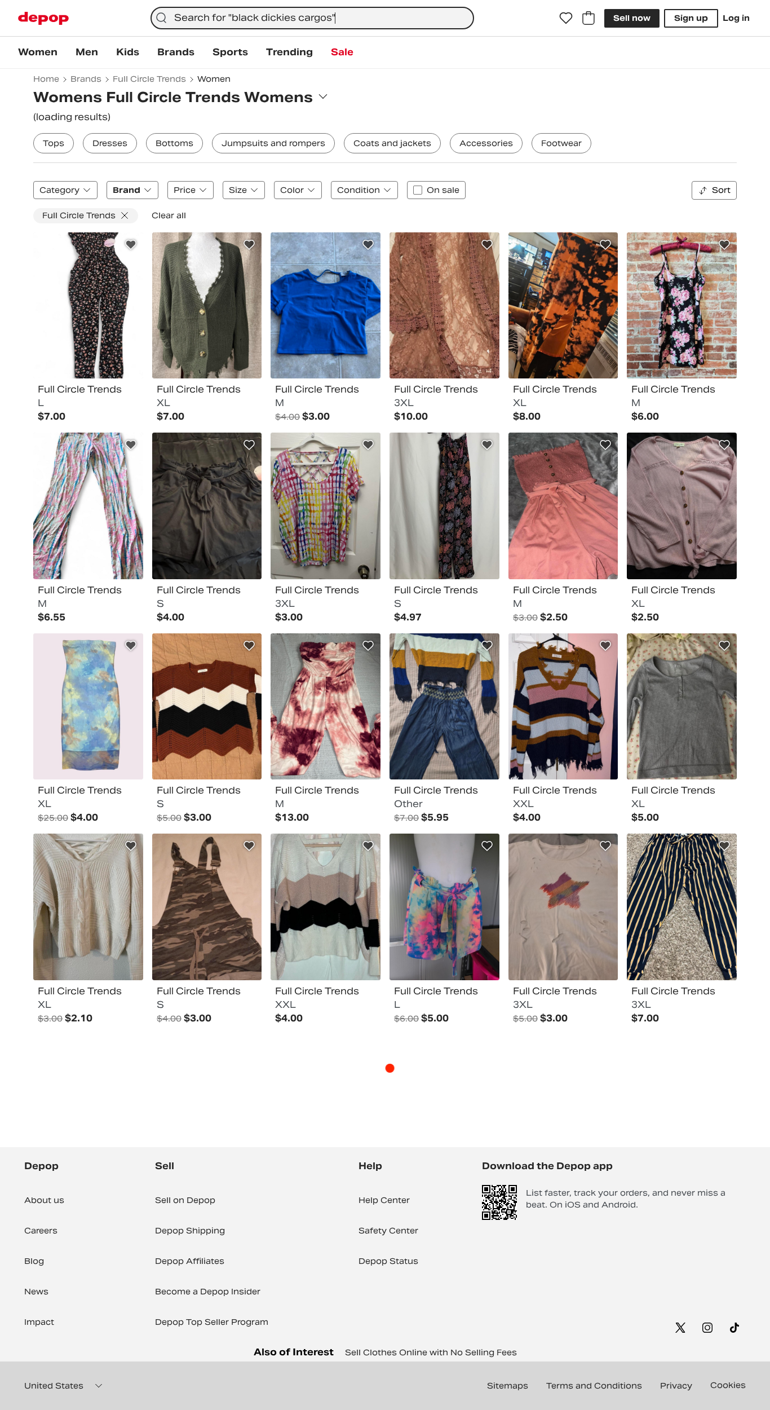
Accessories (486, 143)
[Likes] (566, 18)
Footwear (561, 143)
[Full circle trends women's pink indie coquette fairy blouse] (682, 506)
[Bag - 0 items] (588, 18)
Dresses (109, 143)
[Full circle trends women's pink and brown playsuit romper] (563, 506)
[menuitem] (38, 52)
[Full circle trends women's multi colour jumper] (207, 706)
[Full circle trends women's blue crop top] (325, 305)
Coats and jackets (392, 143)
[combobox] (312, 18)
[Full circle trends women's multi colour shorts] (444, 907)
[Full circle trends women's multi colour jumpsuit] (444, 506)
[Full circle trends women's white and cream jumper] (88, 907)
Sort (721, 190)
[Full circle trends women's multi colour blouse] (325, 506)
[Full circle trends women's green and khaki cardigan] (207, 305)
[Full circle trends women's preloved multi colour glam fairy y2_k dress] (88, 706)
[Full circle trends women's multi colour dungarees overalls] (207, 907)
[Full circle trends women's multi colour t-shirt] (563, 907)
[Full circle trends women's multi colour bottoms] (444, 706)
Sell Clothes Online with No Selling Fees (431, 1352)
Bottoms (174, 143)
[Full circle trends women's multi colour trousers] (563, 305)
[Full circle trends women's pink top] (444, 305)
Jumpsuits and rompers (273, 143)
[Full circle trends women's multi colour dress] (682, 305)
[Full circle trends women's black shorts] (207, 506)
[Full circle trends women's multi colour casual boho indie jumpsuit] (88, 305)
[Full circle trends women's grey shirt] (682, 706)
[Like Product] (131, 245)
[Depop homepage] (43, 18)
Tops (53, 143)
